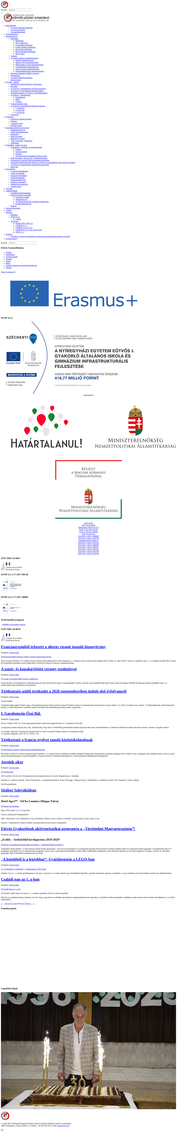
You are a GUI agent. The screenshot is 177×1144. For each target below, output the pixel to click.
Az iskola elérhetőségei (19, 171)
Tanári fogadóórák (18, 173)
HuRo (17, 99)
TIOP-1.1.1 (19, 232)
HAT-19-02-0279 (88, 534)
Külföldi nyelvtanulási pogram (13, 624)
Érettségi (9, 234)
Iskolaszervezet (11, 36)
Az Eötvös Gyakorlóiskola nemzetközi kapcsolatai (30, 165)
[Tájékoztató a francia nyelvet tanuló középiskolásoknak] (23, 750)
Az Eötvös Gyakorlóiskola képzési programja (28, 106)
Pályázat (9, 213)
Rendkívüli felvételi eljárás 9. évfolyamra (26, 84)
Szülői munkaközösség (19, 132)
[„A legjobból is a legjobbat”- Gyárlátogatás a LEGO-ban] (23, 869)
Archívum (14, 221)
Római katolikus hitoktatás (25, 52)
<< (2, 904)
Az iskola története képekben (22, 28)
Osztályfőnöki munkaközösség (27, 67)
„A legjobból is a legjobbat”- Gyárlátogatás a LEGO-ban (48, 859)
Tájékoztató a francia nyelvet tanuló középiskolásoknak (47, 739)
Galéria (8, 210)
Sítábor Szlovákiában (18, 790)
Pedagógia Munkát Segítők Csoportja (25, 73)
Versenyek (15, 115)
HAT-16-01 (88, 523)
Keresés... (4, 10)
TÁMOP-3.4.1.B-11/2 (23, 228)
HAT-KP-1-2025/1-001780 (88, 551)
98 (27, 904)
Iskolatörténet (11, 26)
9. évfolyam (19, 113)
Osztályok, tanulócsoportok (21, 119)
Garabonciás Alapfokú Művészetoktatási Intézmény (30, 160)
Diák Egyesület (16, 136)
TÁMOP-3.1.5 (21, 226)
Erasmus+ (14, 215)
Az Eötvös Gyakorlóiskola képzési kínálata (27, 91)
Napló (8, 261)
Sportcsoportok (21, 152)
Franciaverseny (11, 239)
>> (34, 904)
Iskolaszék (15, 134)
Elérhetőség (10, 255)
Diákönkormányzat (18, 130)
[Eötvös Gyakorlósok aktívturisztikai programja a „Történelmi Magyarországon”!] (32, 845)
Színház (18, 149)
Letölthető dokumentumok (21, 193)
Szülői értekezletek (18, 178)
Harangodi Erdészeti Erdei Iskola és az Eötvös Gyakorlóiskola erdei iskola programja (43, 163)
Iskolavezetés (16, 80)
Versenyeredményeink (19, 104)
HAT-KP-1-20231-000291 (88, 547)
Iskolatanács (15, 76)
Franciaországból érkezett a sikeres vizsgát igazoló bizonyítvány (53, 646)
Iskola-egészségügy (13, 208)
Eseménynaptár (11, 257)
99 (29, 904)
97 (24, 904)
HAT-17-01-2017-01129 (88, 530)
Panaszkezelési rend (18, 180)
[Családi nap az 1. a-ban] (11, 889)
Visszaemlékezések (18, 32)
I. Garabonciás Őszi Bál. (21, 713)
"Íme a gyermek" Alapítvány (21, 141)
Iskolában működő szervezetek (17, 128)
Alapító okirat (16, 186)
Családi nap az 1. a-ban (20, 879)
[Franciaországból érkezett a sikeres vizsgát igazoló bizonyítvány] (26, 657)
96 (22, 904)
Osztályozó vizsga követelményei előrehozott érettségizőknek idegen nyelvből (40, 236)
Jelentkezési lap (21, 199)
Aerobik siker (12, 762)
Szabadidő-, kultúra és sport (16, 145)
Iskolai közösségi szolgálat (21, 195)
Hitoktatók (19, 41)
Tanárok (14, 56)
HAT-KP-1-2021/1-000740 (88, 538)
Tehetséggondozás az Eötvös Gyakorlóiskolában (29, 93)
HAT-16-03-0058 (88, 525)
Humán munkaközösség (24, 60)
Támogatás (15, 143)
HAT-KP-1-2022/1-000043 (88, 545)
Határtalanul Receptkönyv (88, 541)
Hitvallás (14, 86)
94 (16, 904)
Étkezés (13, 206)
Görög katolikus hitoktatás (25, 47)
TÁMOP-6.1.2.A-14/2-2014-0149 (28, 230)
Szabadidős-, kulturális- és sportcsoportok (26, 147)
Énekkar (18, 154)
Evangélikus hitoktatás (24, 45)
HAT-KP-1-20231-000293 (88, 549)
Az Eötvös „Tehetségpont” (21, 95)
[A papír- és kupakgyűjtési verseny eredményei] (19, 679)
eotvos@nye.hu (63, 1126)
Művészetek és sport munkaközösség (29, 65)
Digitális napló (16, 126)
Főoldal (9, 252)
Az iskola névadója (18, 30)
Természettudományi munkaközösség (29, 71)
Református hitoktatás (23, 49)
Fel (2, 1130)
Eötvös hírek (14, 653)
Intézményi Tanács (18, 139)
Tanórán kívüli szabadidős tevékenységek (31, 156)
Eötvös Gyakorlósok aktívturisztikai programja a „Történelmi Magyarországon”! (68, 828)
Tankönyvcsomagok (18, 182)
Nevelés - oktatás (12, 82)
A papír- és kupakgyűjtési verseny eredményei (39, 669)
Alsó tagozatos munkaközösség (27, 69)
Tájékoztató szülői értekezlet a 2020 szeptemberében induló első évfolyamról (63, 691)
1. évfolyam (19, 108)
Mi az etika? (20, 54)
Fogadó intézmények (23, 204)
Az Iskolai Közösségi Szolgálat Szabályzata (32, 202)
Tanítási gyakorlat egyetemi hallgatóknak (21, 265)
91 (9, 904)
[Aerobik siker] (7, 772)
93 (13, 904)
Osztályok (9, 117)
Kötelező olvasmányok (19, 184)
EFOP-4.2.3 (15, 217)
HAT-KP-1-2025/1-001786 (88, 554)
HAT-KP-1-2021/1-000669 (88, 536)
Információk (10, 169)
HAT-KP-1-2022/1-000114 (88, 543)
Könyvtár (14, 167)
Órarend (14, 121)
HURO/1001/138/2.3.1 (24, 223)
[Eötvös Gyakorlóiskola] (5, 1119)
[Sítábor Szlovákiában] (10, 806)
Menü (8, 263)
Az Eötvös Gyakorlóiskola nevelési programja (28, 89)
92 (11, 904)
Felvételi (9, 189)
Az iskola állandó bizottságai (21, 78)
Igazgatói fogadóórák (19, 176)
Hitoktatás (14, 39)
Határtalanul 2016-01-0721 (88, 527)
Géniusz (18, 102)
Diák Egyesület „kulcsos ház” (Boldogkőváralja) (29, 158)
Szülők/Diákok (11, 191)
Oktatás (9, 268)
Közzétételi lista (12, 34)
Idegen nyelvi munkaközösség (26, 62)
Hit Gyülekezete (21, 43)
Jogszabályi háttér (22, 197)
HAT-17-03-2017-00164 (88, 532)
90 (6, 904)
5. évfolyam (19, 110)
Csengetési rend (17, 123)
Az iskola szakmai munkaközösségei (24, 58)
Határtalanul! (20, 97)
